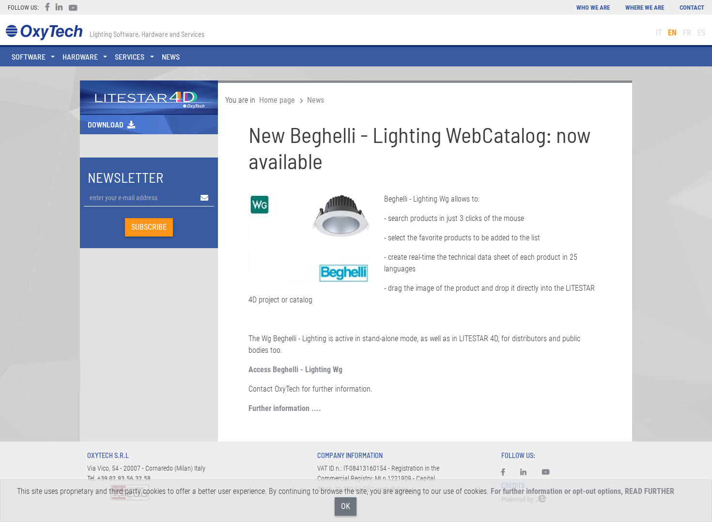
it (659, 32)
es (701, 32)
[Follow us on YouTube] (545, 472)
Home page (277, 100)
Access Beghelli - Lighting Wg (295, 369)
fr (687, 32)
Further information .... (284, 408)
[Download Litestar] (149, 96)
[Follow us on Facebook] (506, 472)
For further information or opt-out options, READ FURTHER (582, 491)
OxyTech (44, 32)
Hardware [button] (80, 56)
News (171, 56)
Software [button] (29, 56)
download (106, 124)
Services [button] (129, 56)
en (672, 32)
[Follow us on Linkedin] (523, 472)
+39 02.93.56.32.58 (124, 479)
